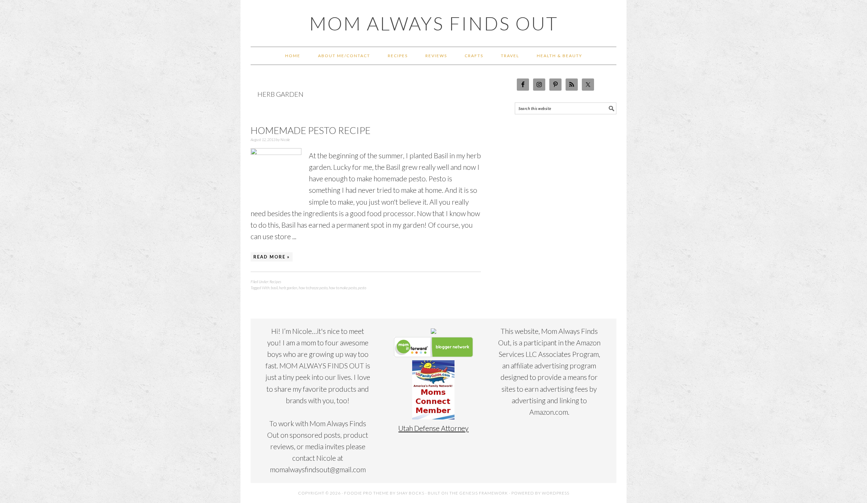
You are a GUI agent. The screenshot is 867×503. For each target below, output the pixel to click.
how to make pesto (343, 287)
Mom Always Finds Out (433, 23)
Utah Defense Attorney (433, 428)
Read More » (271, 256)
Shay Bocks (410, 493)
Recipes (275, 281)
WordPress (555, 493)
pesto (362, 287)
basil (274, 287)
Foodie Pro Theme (366, 493)
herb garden (288, 287)
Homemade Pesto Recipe (311, 130)
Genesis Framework (483, 493)
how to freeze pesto (313, 287)
